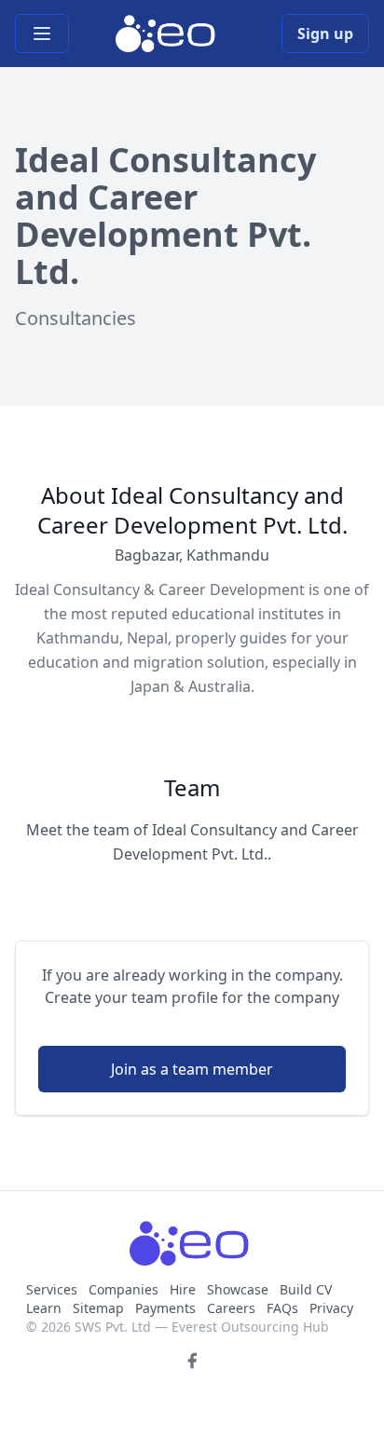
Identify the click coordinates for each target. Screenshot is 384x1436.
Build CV (306, 1289)
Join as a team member (192, 1069)
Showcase (237, 1289)
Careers (231, 1308)
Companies (125, 1289)
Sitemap (98, 1308)
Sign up (325, 33)
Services (53, 1289)
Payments (165, 1308)
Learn (44, 1308)
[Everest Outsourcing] (167, 33)
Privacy (331, 1308)
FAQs (282, 1308)
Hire (183, 1289)
